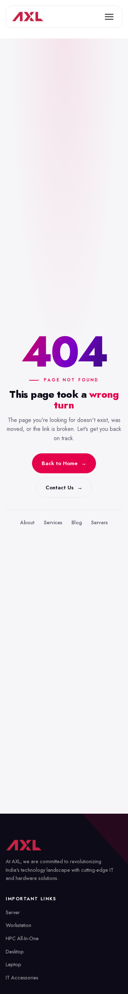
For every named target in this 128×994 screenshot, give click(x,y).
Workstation (18, 925)
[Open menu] (109, 16)
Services (53, 522)
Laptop (13, 964)
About (27, 522)
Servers (99, 522)
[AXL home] (28, 16)
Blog (76, 522)
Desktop (15, 951)
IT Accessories (22, 977)
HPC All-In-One (22, 938)
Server (13, 912)
